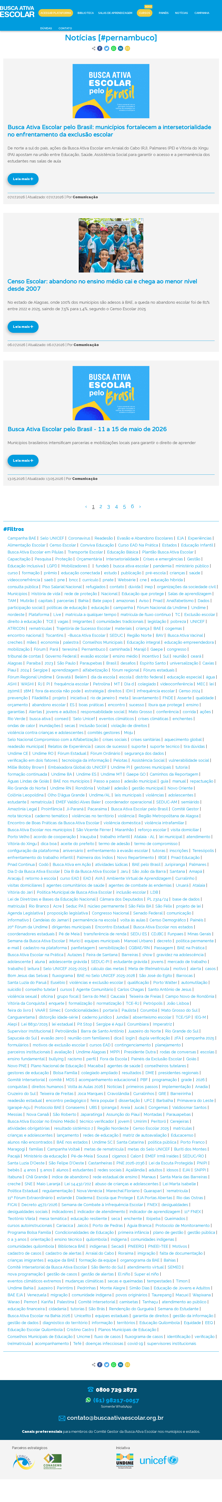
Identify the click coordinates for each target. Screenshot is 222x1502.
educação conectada (80, 573)
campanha (123, 607)
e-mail (13, 948)
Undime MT (111, 774)
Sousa (102, 1156)
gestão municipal (147, 788)
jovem (123, 1121)
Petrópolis (153, 1003)
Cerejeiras (179, 1121)
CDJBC (157, 934)
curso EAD (69, 878)
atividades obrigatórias (29, 1128)
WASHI (27, 684)
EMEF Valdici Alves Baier (78, 802)
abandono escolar (49, 705)
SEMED (174, 1267)
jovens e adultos (61, 711)
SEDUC (116, 635)
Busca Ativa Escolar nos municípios (40, 829)
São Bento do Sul (107, 1267)
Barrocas (184, 975)
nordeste (16, 614)
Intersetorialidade (122, 559)
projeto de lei (188, 906)
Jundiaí (122, 1017)
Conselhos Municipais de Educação (40, 1336)
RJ (40, 684)
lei (211, 684)
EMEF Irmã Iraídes (162, 1156)
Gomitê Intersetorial (26, 1079)
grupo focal (67, 996)
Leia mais (21, 179)
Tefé (77, 1343)
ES (72, 705)
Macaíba (95, 1066)
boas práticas (91, 705)
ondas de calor (21, 725)
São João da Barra (149, 871)
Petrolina (101, 684)
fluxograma (62, 975)
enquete (56, 1003)
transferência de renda (105, 934)
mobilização (19, 649)
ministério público (192, 566)
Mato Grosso (140, 711)
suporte (138, 746)
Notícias (181, 13)
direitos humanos (48, 1086)
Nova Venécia (89, 1190)
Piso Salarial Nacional (62, 586)
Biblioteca (86, 13)
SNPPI (200, 1170)
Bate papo (102, 600)
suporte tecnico (165, 746)
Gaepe (156, 649)
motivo (179, 968)
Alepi (12, 1024)
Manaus (149, 1177)
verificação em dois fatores (33, 760)
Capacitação (19, 559)
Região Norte (139, 635)
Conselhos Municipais (103, 642)
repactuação (201, 781)
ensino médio (125, 656)
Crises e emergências (163, 559)
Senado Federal (148, 913)
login (130, 1038)
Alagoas (15, 663)
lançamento (68, 1135)
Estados (169, 545)
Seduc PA (74, 906)
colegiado (147, 684)
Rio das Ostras (189, 1197)
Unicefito (82, 1315)
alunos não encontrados (30, 1142)
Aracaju (14, 878)
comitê (55, 1079)
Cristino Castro (80, 1329)
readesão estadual (25, 1100)
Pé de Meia (69, 934)
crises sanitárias (145, 739)
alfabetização (95, 670)
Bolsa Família (65, 1072)
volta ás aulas (132, 920)
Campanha (201, 13)
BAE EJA (15, 1295)
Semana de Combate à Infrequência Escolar (102, 1204)
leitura (33, 968)
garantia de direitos (151, 1315)
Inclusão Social (93, 725)
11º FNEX (192, 1211)
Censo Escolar (63, 545)
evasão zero (52, 1038)
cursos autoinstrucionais (30, 1225)
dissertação (129, 1100)
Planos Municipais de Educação (127, 1329)
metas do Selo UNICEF (149, 1149)
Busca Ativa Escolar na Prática (35, 954)
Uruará (182, 885)
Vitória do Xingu (22, 843)
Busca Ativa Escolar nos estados (163, 927)
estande (64, 1197)
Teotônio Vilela (21, 1218)
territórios (126, 1322)
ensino (192, 705)
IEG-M (200, 1017)
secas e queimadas (125, 1281)
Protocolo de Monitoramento (182, 1225)
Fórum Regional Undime (30, 677)
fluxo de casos (107, 1336)
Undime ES (86, 774)
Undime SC (102, 1142)
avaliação (63, 1052)
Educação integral (143, 642)
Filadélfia (40, 698)
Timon (182, 1281)
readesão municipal (26, 746)
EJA (180, 538)
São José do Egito (155, 975)
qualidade (205, 698)
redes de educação (101, 1135)
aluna (40, 961)
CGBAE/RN (139, 948)
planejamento (168, 1045)
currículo (90, 580)
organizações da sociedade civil (186, 586)
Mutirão (27, 600)
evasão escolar (95, 656)
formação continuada (27, 774)
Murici (74, 941)
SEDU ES (139, 934)
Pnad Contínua (21, 864)
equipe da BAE (61, 1260)
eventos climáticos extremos (34, 1281)
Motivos (179, 1246)
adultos (155, 1170)
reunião (180, 656)
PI (48, 684)
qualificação (138, 982)
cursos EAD (100, 1045)
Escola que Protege (114, 1197)
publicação (131, 573)
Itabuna (15, 1177)
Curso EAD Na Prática (138, 545)
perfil (91, 1059)
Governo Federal (61, 656)
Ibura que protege (165, 705)
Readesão (104, 538)
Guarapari (153, 1190)
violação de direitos (129, 725)
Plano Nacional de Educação (57, 1066)
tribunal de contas (24, 656)
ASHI (12, 684)
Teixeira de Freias (145, 996)
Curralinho (184, 878)
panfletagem (83, 948)
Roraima (125, 1253)
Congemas (158, 1107)
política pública (162, 1142)
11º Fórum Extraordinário (30, 1197)
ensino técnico (68, 1239)
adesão (121, 788)
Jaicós (82, 1225)
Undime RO (43, 753)
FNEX (152, 1204)
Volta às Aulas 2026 (85, 1086)
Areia (125, 1107)
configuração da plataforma (33, 850)
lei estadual (62, 1024)
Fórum (40, 649)
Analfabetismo (180, 600)
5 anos (46, 1170)
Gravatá (63, 677)
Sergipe (40, 670)
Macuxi (182, 1295)
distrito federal (149, 677)
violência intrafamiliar (164, 823)
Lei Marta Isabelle (179, 1184)
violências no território (93, 816)
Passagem (163, 948)
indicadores (62, 1211)
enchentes (183, 718)
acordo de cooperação (55, 836)
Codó (44, 864)
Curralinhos (143, 1093)
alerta (195, 968)
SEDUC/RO (193, 1156)
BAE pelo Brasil (146, 864)
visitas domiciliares (25, 885)
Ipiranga (108, 1107)
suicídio (14, 989)
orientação (41, 1239)
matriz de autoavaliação (145, 1135)
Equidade (192, 1322)
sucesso (136, 705)
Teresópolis (203, 850)
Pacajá (14, 1156)
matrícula (16, 906)
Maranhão (124, 829)
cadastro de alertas (64, 1253)
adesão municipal (140, 781)
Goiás (191, 1059)
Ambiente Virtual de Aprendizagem (139, 878)
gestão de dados (23, 1322)
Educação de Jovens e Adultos (182, 1288)
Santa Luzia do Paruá (27, 982)
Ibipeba (153, 1218)
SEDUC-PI (100, 961)
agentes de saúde (123, 1066)
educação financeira (26, 1309)
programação (164, 1079)
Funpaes (175, 934)
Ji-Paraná (74, 809)
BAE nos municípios (71, 781)
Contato (65, 28)
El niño (124, 1274)
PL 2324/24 (157, 899)
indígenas (98, 1246)
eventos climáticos (116, 718)
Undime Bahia (20, 1288)
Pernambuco (93, 649)
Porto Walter (165, 982)
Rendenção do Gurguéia (131, 1309)
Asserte (184, 698)
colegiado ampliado (99, 1072)
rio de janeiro (102, 698)
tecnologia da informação (85, 760)
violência (126, 816)
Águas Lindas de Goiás (28, 781)
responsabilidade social (102, 711)
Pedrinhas (86, 1288)
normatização (109, 1003)
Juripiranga (175, 864)
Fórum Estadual (72, 753)
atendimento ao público (184, 1302)
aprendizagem (65, 670)
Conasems (75, 1107)
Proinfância (51, 809)
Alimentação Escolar (27, 545)
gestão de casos (62, 1274)
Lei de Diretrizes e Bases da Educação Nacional (52, 899)
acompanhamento (52, 1343)
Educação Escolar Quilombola (35, 1329)
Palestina (65, 1302)
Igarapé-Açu (19, 1107)
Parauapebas (178, 1114)
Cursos (144, 13)
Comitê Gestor (185, 809)
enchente (133, 1218)
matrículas (182, 1128)
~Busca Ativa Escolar (87, 635)
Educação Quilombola (159, 1322)
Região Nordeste (113, 1128)
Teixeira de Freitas (56, 1093)
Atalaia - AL (144, 836)
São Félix (163, 906)
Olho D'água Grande (66, 795)
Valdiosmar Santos (189, 1107)
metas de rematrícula (104, 1149)
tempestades (159, 1281)
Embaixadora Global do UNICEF (77, 767)
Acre (57, 906)
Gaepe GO (136, 774)
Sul (166, 656)
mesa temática (53, 1218)
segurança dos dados (144, 753)
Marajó (140, 649)
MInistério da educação (45, 1156)
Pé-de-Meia (82, 1156)
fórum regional (125, 670)
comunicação (179, 913)
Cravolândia (118, 1093)
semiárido (190, 802)
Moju (128, 732)
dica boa (49, 843)
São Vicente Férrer (93, 829)
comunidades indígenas (152, 1239)
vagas (63, 621)
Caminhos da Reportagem (174, 774)
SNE (29, 1184)
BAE (157, 628)
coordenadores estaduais (31, 934)
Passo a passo (107, 781)
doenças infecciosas (104, 1343)
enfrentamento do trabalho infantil (40, 857)
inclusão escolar (131, 892)
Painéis (164, 13)
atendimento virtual (145, 1267)
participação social (25, 607)
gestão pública (201, 1232)
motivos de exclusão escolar (59, 1045)
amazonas (125, 600)
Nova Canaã (37, 1114)
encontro (116, 705)
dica (117, 1038)
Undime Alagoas (91, 1052)
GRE (162, 1093)
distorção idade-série (58, 1017)
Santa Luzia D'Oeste (26, 1163)
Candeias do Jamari (51, 920)
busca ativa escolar (131, 566)
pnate (108, 580)
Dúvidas (46, 28)
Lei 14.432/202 (77, 1184)
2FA (177, 1038)
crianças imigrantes (26, 1260)
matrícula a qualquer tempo (90, 614)
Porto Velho (18, 836)
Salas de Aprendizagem (115, 13)
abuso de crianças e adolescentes (126, 1184)
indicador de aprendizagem (154, 1211)
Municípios (17, 593)
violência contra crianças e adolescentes (45, 732)
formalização (80, 1003)
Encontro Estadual (112, 927)
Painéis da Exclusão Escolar (156, 1059)
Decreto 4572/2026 (39, 1204)
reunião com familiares (89, 1038)
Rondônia (84, 788)
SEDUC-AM (166, 802)
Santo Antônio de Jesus (169, 989)
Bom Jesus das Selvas (28, 975)
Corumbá (148, 1010)
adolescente (19, 961)
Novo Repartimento (135, 857)
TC (177, 614)
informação (102, 1322)
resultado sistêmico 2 (73, 1128)
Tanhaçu (150, 1302)
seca (115, 1218)
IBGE (162, 857)
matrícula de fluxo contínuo (146, 614)
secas (70, 725)
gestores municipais (152, 767)
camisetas (128, 1302)
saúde (194, 573)
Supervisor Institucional (29, 1031)
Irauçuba (88, 836)
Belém (81, 677)
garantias (16, 711)
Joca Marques (90, 1093)
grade (186, 1079)
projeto (59, 698)
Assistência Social (148, 760)
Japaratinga (91, 1114)
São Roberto (64, 1114)
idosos (172, 1170)
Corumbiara (138, 1024)
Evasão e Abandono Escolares (145, 538)
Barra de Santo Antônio (102, 1031)
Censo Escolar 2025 (151, 1128)
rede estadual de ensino (115, 1177)
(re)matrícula (19, 1343)
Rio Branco (39, 906)
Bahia (83, 600)
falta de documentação (181, 1253)
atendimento (198, 836)
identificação (179, 1336)
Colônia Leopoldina (26, 795)
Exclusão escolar (199, 614)
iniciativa (78, 698)
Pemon (30, 1302)
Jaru (124, 871)
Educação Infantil (197, 545)
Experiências (200, 538)
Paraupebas (91, 663)
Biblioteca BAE (71, 1246)
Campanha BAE (22, 538)
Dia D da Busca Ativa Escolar (34, 871)
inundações (49, 725)
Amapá (195, 871)
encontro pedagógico (66, 1100)
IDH (129, 691)
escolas (207, 1052)
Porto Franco (192, 1142)
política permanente (195, 941)
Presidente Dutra (140, 1052)
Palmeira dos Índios (95, 857)
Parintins (65, 1288)
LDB (154, 892)
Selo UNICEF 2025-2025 (65, 968)
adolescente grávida (68, 961)
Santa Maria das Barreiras (183, 1177)
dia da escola (103, 677)
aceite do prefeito (77, 843)
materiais (123, 628)
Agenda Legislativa (25, 913)
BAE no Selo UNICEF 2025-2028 (106, 975)
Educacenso (182, 1135)
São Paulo (66, 663)
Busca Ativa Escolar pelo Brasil (139, 809)
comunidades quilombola (31, 1246)
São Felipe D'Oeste (66, 1163)
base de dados (186, 899)
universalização (184, 663)
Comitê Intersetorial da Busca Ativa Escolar (47, 1267)
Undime (198, 607)
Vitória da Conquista (26, 1003)
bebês (14, 1170)
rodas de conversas (178, 1052)
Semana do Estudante (178, 1309)
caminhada (119, 649)
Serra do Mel (94, 996)
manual (179, 781)
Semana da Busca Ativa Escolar (36, 941)
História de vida (45, 593)
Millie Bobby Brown (26, 767)
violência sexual (22, 996)
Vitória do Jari (20, 892)
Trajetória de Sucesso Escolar (83, 628)
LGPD (52, 566)
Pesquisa (43, 559)
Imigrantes (82, 621)
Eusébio (58, 982)
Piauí (12, 670)
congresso (176, 649)
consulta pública (23, 586)
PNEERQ (136, 1246)
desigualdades (175, 1204)
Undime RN (60, 788)
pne (61, 580)
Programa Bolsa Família (29, 1232)
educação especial (184, 677)
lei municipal (170, 836)
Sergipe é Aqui (109, 1024)
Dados (203, 600)
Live (57, 614)
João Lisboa (178, 1003)
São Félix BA (140, 906)
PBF (144, 1079)
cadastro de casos (24, 1253)
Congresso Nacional (110, 913)
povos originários (131, 1295)
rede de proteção (80, 593)
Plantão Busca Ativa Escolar (168, 552)
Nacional (109, 593)
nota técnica (19, 816)
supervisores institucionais (171, 1343)
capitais (45, 600)
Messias (15, 1114)
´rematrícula (177, 1190)
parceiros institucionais (29, 1052)
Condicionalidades (82, 1010)
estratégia (94, 691)
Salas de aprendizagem (189, 593)
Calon (136, 1156)
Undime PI (120, 767)
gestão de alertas (97, 1274)
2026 (200, 1079)
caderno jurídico (97, 1017)
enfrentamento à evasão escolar (117, 850)
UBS (93, 1107)
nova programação (25, 1274)
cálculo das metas (107, 968)
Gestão (193, 559)
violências (155, 795)
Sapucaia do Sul (22, 1038)
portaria (110, 1010)
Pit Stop (84, 1024)
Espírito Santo (153, 663)
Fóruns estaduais (159, 670)
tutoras (158, 850)
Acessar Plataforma (56, 13)
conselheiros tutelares (165, 1066)
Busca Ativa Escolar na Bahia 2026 (39, 1315)
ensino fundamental (26, 1059)
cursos (66, 989)
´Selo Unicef (83, 718)
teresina (69, 649)
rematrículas (40, 628)
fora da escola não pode (58, 691)
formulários (18, 1045)
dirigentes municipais (71, 927)
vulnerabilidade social (189, 760)
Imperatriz (162, 1024)
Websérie (127, 580)
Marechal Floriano (123, 1190)
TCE (50, 621)
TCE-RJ (132, 1003)
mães (32, 642)
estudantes (83, 1170)
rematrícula (41, 802)
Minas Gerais (199, 934)
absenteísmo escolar (152, 1017)
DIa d (129, 684)
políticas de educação (67, 607)
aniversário (73, 850)
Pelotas (120, 760)
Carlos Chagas (131, 989)
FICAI (12, 1204)
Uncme (83, 1336)
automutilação (194, 982)
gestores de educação (28, 1072)
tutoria (181, 767)
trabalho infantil (115, 836)
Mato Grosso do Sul (179, 1010)
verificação (205, 1336)
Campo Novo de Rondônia (189, 996)
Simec (55, 1010)
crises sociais (115, 739)
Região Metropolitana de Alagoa (168, 816)
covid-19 (135, 1343)
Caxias (208, 663)
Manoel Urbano (138, 941)
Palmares (197, 864)
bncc (73, 580)
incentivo (150, 656)
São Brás (97, 1309)
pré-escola (155, 573)
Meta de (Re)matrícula (148, 968)
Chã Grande (37, 1177)
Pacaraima (97, 809)
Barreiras (130, 954)
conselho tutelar (40, 989)
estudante (17, 802)
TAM (12, 600)
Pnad (157, 600)
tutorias (77, 1309)
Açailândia (135, 1170)
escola (125, 677)
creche (14, 1184)
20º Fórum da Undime (28, 927)
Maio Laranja (48, 1184)
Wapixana (202, 1295)
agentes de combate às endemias (140, 885)
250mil (14, 691)
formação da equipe (97, 1260)
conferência (167, 711)
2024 (24, 670)
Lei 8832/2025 (34, 1024)
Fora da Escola (113, 1059)
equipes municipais (102, 941)
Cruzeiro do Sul (22, 1093)
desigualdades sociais (28, 1211)
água (210, 677)
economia (50, 642)
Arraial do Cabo (100, 1253)
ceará (196, 656)
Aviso (144, 600)
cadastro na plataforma (45, 948)
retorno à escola (40, 878)
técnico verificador (97, 1121)
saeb (48, 580)
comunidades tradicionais (120, 621)
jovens (157, 961)
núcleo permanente (106, 906)
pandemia (162, 566)
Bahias (170, 1260)
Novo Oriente (180, 788)
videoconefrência (24, 580)
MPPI (115, 1052)
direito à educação (25, 621)
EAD (87, 878)
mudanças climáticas (84, 1281)
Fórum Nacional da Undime (162, 607)
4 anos (30, 1170)
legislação (157, 621)
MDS (70, 1079)
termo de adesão (114, 843)
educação (100, 607)
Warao (14, 1302)
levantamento (145, 698)
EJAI (186, 1170)
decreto (164, 941)
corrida (189, 711)
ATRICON (16, 628)
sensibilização (112, 948)
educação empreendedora (189, 642)
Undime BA (61, 774)
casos (210, 968)
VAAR (40, 1010)
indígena (119, 1239)
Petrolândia (66, 1031)
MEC (201, 684)
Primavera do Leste (195, 1100)
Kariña (47, 1302)
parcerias (65, 600)
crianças (177, 573)
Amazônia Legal (22, 809)
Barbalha (164, 1100)
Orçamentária (89, 559)
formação (31, 573)
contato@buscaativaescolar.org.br (114, 1417)
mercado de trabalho (187, 961)
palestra (70, 642)
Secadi (117, 1246)
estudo (110, 573)
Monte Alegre (112, 1288)
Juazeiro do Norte (144, 1031)
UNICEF (197, 621)
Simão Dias (139, 1288)
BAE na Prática (190, 948)
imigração (146, 1253)
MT (117, 684)
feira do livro (19, 1010)
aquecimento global (183, 739)
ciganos (119, 1156)
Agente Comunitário (94, 989)
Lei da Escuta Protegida (171, 1163)
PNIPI (202, 1163)
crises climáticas (153, 718)
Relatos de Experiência (69, 746)
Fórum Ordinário (105, 753)
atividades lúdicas (111, 864)
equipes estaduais (112, 1315)
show (147, 954)
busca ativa (40, 718)
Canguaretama (21, 1017)
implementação (176, 1086)
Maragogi (16, 1149)
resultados (131, 1072)
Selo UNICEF (52, 538)
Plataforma (39, 614)
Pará (54, 649)
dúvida (134, 586)
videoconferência (176, 684)
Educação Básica (122, 552)
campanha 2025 (199, 1038)
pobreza (178, 621)
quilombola (96, 1239)
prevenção (18, 698)
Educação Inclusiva (25, 566)
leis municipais (128, 795)
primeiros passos (142, 1086)
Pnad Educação (185, 857)
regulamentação (57, 1190)
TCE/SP (183, 1017)
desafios (128, 663)
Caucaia (118, 996)
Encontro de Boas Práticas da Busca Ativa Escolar (54, 823)
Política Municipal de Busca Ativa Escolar (74, 892)
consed (61, 718)
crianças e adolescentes (30, 1135)
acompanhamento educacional (107, 1079)
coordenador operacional (128, 802)
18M (27, 691)
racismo (75, 1059)
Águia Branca (139, 1225)
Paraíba (33, 663)
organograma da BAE (140, 1260)
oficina (47, 996)
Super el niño (146, 1274)
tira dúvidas (194, 746)
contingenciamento (133, 1045)
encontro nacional (24, 635)
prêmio (50, 573)
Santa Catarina (130, 1142)
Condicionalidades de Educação (84, 1232)
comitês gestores (104, 732)
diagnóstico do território (65, 1322)
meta (123, 698)
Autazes (74, 954)
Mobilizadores (74, 566)
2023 (49, 663)
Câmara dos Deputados (121, 899)
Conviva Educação (97, 545)
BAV (159, 635)
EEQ (209, 1322)
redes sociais (110, 1170)
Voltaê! (103, 788)
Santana (177, 871)
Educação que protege (143, 593)
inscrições (179, 850)
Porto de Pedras (108, 1225)
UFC (148, 1100)
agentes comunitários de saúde (75, 885)
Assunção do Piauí (123, 1114)
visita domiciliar (185, 829)
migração (59, 1295)
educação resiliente (89, 1218)
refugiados (96, 586)
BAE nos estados (72, 1142)
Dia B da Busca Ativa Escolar (90, 871)
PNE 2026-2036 (130, 1163)
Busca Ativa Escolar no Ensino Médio (41, 1121)
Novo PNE (17, 1066)
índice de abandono (70, 1177)
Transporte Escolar (85, 552)
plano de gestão (168, 1232)
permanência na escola (94, 920)
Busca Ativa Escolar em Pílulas (36, 552)
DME (149, 1072)
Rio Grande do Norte (27, 788)
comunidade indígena (91, 1295)
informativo (18, 920)
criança (142, 628)
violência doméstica (122, 823)
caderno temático (51, 816)
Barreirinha (180, 1093)
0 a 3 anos (17, 1239)
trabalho (15, 968)
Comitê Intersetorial (96, 1302)
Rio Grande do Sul (181, 1031)
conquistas (18, 1086)
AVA (99, 878)
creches (15, 642)
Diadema (84, 1197)
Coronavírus (79, 538)
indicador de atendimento (101, 1211)
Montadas (153, 1114)
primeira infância (133, 1232)
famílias (36, 1149)
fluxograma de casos (144, 1336)
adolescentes (180, 795)
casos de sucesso (111, 746)
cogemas (173, 628)
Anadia (201, 1086)
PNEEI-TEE (158, 1246)
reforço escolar (152, 829)
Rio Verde (16, 718)
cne (143, 580)
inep (149, 586)
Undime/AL (100, 795)
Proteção (63, 559)
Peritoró (158, 1121)
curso (13, 573)
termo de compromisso (156, 843)
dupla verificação (154, 1038)
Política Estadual (23, 1190)
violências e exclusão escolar (96, 982)
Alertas (35, 711)
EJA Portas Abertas (154, 1197)
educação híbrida (167, 580)
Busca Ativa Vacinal (185, 635)
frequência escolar (71, 684)
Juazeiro (45, 1288)
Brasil (111, 663)
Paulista (129, 1010)
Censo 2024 (189, 691)
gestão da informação (193, 1315)
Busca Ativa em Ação (72, 864)
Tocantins (55, 635)
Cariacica (64, 1225)
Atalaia (199, 885)
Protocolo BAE (48, 1107)
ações (205, 711)
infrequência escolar (156, 691)
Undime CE (18, 753)
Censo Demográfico (168, 920)
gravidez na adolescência (180, 954)
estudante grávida (130, 961)
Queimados (175, 1218)
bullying (56, 1059)
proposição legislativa (67, 913)
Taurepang (161, 1295)
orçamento (18, 705)
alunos (62, 1170)
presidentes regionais (178, 1072)
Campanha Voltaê (63, 1149)
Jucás (139, 1107)
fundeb (102, 566)
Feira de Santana (102, 954)
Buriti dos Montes (190, 1149)
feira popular (102, 1100)
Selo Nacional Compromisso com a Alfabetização (53, 739)
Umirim (140, 1121)
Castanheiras (100, 1163)
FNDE (168, 698)
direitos (115, 691)
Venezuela (36, 1295)
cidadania (57, 1309)
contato (117, 586)
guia (164, 781)
